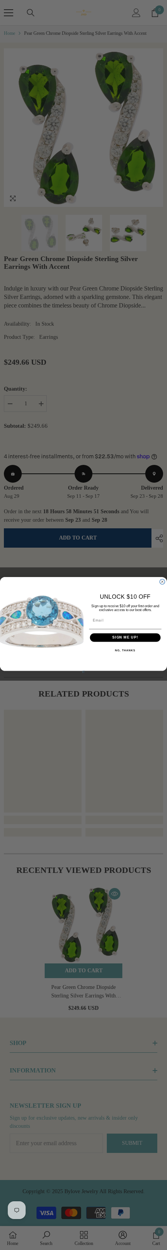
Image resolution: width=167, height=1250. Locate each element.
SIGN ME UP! (125, 637)
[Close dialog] (162, 581)
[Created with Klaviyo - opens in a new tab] (83, 672)
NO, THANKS (125, 650)
